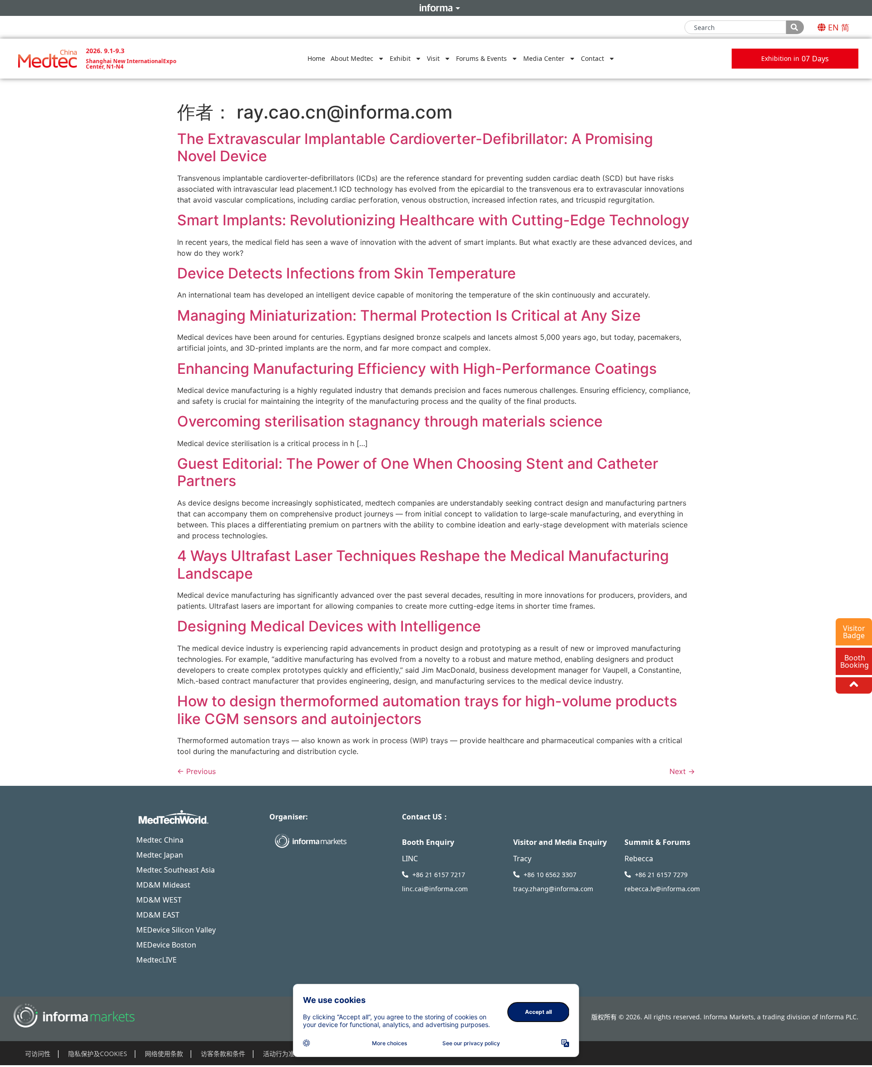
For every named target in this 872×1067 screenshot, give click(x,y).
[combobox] (735, 27)
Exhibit (400, 58)
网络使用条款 (164, 1053)
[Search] (795, 27)
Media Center (544, 58)
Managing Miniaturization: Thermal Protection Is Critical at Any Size (409, 315)
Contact (592, 58)
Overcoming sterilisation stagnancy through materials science (390, 421)
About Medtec (352, 58)
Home (316, 58)
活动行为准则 (282, 1053)
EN (833, 27)
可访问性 (37, 1053)
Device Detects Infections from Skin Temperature (346, 273)
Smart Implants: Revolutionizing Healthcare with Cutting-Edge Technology (433, 220)
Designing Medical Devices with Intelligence (329, 626)
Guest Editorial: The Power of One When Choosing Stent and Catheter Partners (417, 472)
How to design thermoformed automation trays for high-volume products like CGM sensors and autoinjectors (427, 709)
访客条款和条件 (223, 1053)
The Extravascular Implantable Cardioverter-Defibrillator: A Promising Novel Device (415, 147)
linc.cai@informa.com (435, 888)
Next (682, 771)
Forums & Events (481, 58)
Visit (433, 58)
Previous (196, 771)
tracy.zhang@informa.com (553, 888)
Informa (436, 7)
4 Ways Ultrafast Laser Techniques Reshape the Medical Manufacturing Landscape (423, 564)
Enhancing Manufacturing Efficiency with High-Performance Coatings (417, 368)
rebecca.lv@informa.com (662, 888)
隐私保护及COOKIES (97, 1053)
